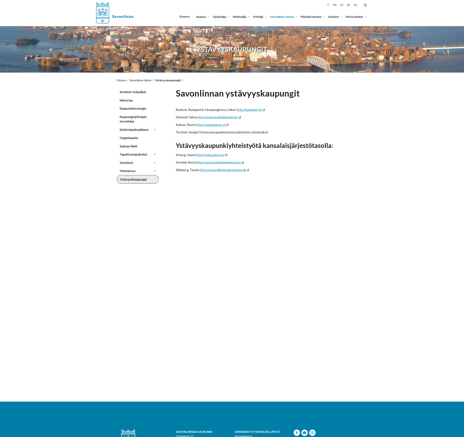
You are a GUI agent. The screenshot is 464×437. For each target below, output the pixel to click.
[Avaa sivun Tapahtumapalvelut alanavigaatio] (155, 154)
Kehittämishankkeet (134, 130)
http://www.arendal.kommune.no (218, 162)
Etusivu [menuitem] (185, 16)
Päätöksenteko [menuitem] (311, 16)
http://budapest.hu (249, 110)
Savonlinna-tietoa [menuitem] (282, 16)
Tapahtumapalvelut (133, 154)
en (334, 4)
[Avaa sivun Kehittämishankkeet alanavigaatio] (155, 129)
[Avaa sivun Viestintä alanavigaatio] (155, 162)
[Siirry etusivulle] (118, 13)
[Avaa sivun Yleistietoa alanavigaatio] (155, 170)
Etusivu (121, 80)
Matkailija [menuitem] (239, 16)
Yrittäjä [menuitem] (258, 16)
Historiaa (126, 100)
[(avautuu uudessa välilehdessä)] (297, 432)
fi (328, 4)
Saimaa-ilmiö (128, 146)
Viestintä (126, 163)
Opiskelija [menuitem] (219, 16)
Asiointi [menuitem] (333, 16)
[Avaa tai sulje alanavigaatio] (208, 16)
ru (355, 4)
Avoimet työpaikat (133, 92)
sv (341, 4)
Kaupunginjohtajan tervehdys (133, 119)
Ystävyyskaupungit (133, 179)
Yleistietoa (127, 171)
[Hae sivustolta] (365, 4)
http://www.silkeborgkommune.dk (223, 170)
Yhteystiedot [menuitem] (354, 16)
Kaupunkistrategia (133, 108)
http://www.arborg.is (210, 155)
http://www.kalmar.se (210, 125)
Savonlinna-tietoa (140, 80)
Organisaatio (129, 138)
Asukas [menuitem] (201, 16)
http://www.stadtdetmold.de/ (218, 117)
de (348, 4)
